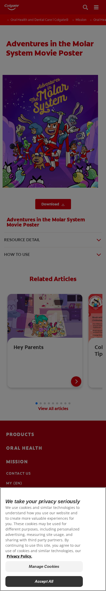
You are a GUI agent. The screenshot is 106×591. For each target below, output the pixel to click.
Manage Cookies (44, 566)
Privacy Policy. (19, 556)
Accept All (44, 581)
